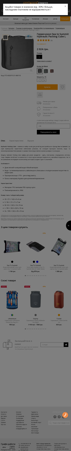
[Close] (65, 6)
